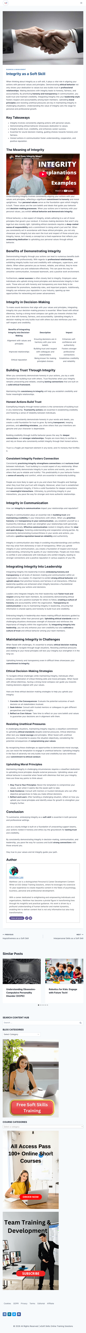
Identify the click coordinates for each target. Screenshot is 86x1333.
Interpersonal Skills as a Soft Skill (68, 937)
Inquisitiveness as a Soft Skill (16, 937)
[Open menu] (81, 3)
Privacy (24, 1303)
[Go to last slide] (6, 981)
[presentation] (22, 971)
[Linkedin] (4, 1314)
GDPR (16, 1303)
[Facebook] (19, 1314)
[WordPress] (9, 1314)
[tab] (38, 1005)
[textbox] (43, 1126)
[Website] (26, 918)
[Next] (80, 981)
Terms (32, 1303)
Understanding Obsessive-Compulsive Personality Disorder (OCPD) (21, 992)
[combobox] (43, 1126)
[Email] (30, 918)
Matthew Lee (16, 877)
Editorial (41, 1303)
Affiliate (50, 1303)
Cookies (7, 1303)
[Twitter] (14, 1314)
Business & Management (16, 69)
